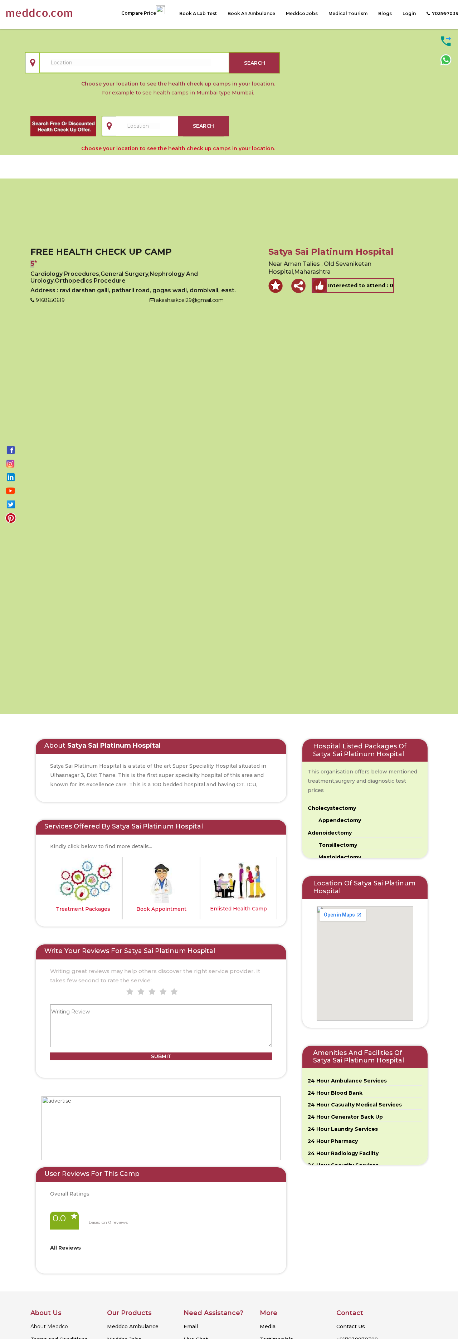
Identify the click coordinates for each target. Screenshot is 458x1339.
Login (409, 13)
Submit (161, 1056)
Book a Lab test (198, 13)
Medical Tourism (347, 13)
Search (254, 63)
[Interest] (319, 285)
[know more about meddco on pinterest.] (10, 517)
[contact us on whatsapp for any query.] (446, 59)
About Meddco (49, 1326)
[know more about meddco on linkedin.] (10, 476)
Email (191, 1326)
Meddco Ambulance (133, 1326)
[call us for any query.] (446, 40)
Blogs (385, 13)
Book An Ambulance (251, 13)
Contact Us (350, 1326)
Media (268, 1326)
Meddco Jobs (302, 13)
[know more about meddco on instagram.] (10, 463)
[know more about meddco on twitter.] (10, 504)
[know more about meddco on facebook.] (10, 449)
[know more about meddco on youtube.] (10, 490)
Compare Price (138, 13)
